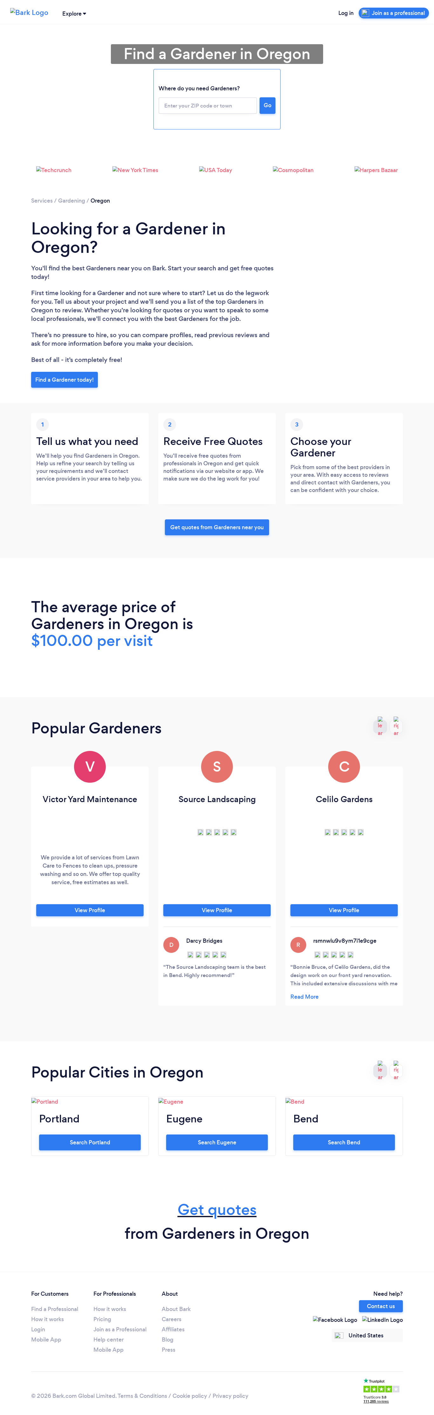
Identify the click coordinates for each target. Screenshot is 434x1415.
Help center (108, 1339)
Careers (171, 1319)
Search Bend (344, 1142)
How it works (47, 1319)
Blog (167, 1339)
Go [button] (267, 105)
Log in (346, 13)
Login (38, 1329)
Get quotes (217, 1209)
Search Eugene (217, 1142)
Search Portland (90, 1142)
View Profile (90, 910)
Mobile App (46, 1339)
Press (168, 1350)
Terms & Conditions (142, 1396)
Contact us (381, 1306)
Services (42, 201)
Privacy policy (230, 1396)
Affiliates (173, 1329)
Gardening (71, 201)
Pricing (102, 1319)
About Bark (176, 1309)
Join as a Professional (119, 1329)
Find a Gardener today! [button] (64, 380)
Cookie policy (190, 1396)
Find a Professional (54, 1309)
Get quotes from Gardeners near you (217, 527)
